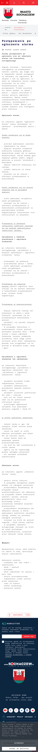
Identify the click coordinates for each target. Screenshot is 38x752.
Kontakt (5, 20)
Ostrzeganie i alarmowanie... (20, 28)
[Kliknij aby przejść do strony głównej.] (14, 2)
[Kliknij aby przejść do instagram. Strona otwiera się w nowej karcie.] (16, 710)
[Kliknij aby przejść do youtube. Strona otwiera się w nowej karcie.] (5, 710)
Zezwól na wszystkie (19, 749)
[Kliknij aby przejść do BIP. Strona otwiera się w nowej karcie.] (32, 710)
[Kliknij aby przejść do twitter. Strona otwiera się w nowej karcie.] (22, 710)
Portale (14, 20)
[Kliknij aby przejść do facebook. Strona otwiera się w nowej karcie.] (11, 710)
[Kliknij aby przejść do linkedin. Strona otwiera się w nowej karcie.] (27, 710)
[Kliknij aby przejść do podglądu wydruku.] (28, 615)
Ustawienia (19, 743)
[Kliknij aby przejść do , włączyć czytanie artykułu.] (14, 50)
